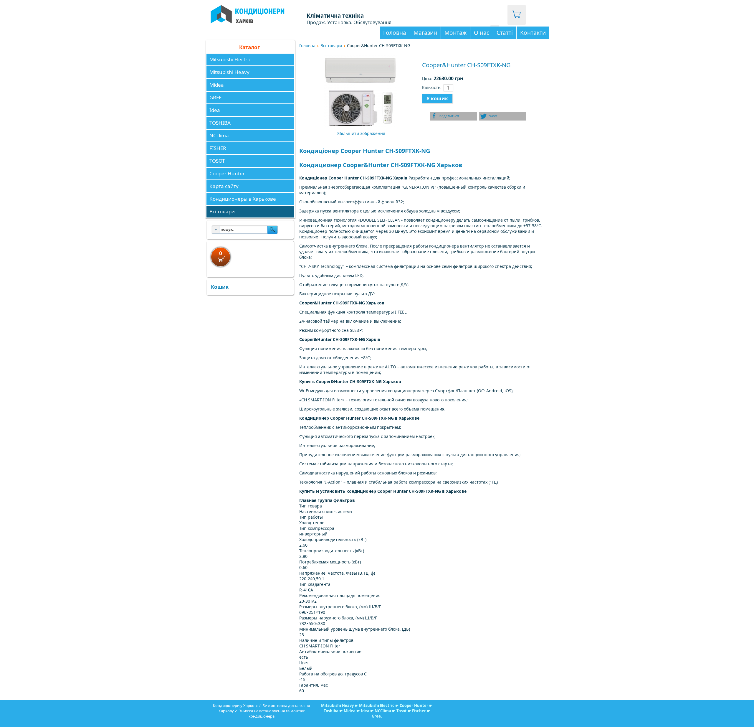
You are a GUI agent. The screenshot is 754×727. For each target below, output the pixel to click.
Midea (216, 84)
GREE (215, 97)
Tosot (402, 710)
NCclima (219, 135)
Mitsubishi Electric (230, 59)
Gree (376, 716)
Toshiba (331, 710)
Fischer (419, 710)
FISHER (217, 148)
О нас (481, 33)
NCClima (383, 710)
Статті (505, 33)
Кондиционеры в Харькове (242, 198)
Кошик (220, 286)
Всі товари (222, 211)
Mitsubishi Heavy (229, 72)
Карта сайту (224, 186)
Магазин (425, 33)
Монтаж (455, 33)
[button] (453, 116)
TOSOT (217, 160)
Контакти (533, 33)
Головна (394, 33)
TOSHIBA (220, 122)
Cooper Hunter (227, 173)
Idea (214, 110)
